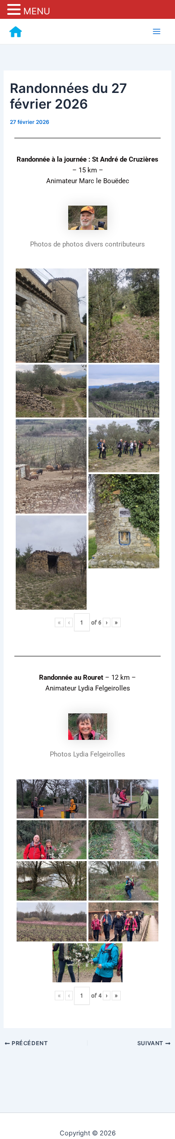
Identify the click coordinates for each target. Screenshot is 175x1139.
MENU (36, 11)
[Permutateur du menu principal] (156, 31)
